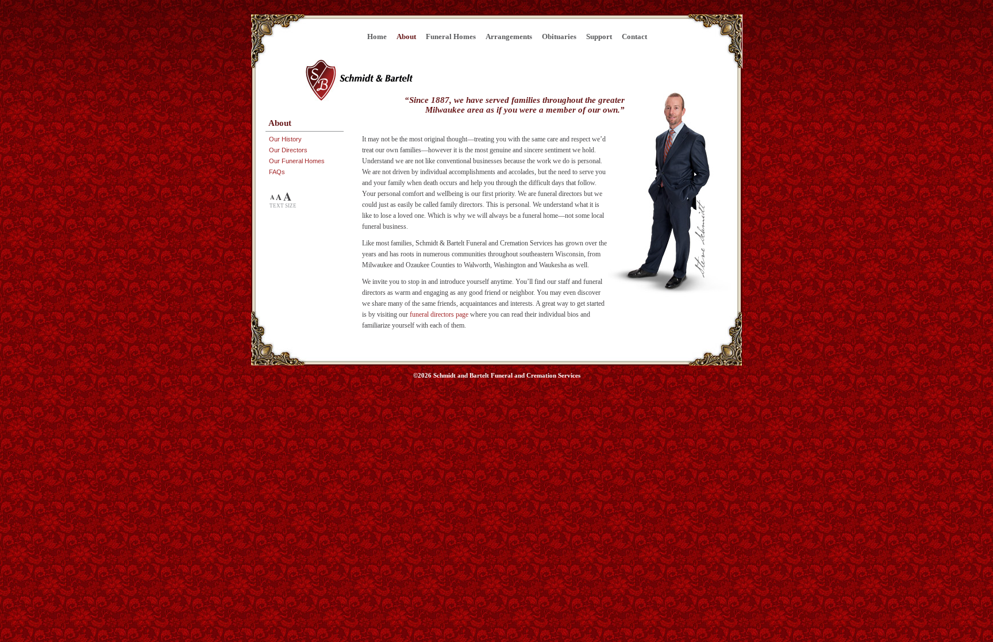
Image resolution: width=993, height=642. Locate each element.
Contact (634, 36)
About (406, 36)
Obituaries (559, 36)
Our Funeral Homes (297, 160)
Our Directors (288, 150)
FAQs (277, 171)
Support (599, 36)
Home (377, 36)
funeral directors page (439, 314)
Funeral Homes (451, 36)
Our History (285, 139)
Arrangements (509, 36)
